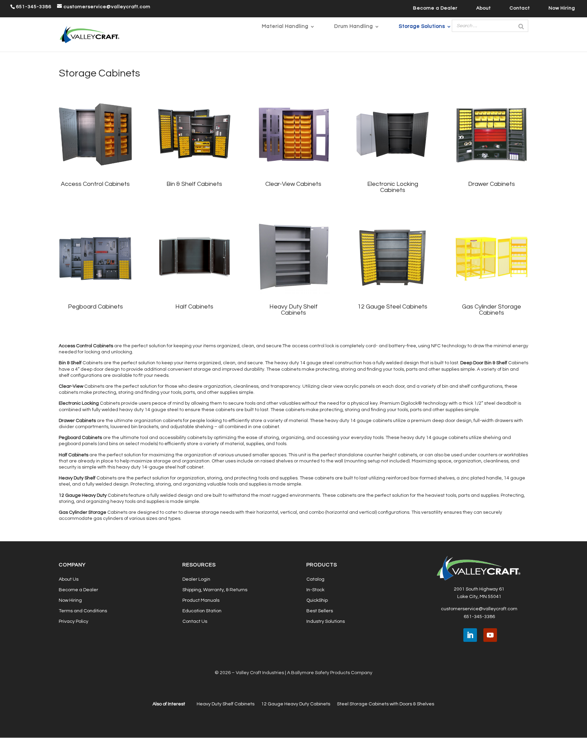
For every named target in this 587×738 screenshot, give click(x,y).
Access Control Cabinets (95, 184)
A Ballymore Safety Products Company (329, 672)
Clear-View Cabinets (293, 184)
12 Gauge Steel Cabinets (392, 306)
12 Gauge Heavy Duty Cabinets (295, 704)
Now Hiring (562, 8)
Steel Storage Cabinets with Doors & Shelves (385, 704)
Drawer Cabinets (491, 184)
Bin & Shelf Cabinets (194, 184)
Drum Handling (353, 26)
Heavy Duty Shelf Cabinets (293, 309)
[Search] (521, 26)
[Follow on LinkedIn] (470, 635)
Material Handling (285, 26)
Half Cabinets (194, 306)
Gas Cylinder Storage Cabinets (491, 309)
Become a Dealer (435, 8)
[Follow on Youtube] (490, 635)
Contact (520, 8)
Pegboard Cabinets (95, 306)
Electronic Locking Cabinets (392, 187)
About (483, 8)
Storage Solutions (422, 26)
